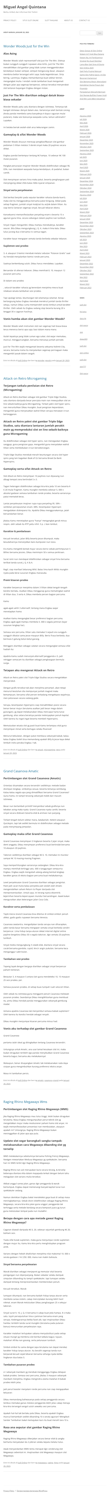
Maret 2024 (84, 212)
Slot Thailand (51, 20)
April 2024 (84, 208)
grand (55, 1080)
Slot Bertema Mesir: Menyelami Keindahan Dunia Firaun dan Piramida (93, 85)
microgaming (49, 749)
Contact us (84, 20)
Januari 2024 (85, 219)
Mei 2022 (83, 277)
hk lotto (83, 311)
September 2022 (87, 274)
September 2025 (87, 150)
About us (68, 20)
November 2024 (86, 184)
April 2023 (84, 250)
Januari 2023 (85, 260)
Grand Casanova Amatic (21, 771)
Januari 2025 (85, 177)
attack (40, 749)
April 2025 (84, 167)
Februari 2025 (85, 174)
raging (50, 1462)
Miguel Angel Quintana (24, 6)
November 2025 (86, 143)
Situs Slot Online (31, 20)
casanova (48, 1080)
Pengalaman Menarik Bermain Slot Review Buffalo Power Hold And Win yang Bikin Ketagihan (93, 95)
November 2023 (86, 226)
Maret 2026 (84, 129)
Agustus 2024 (85, 195)
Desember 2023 (86, 222)
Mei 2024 (83, 205)
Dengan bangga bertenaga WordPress (32, 1491)
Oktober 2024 (85, 188)
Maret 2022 (84, 284)
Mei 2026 (83, 122)
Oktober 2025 (85, 147)
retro (58, 749)
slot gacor (84, 325)
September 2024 (87, 191)
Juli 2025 (83, 157)
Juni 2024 (83, 201)
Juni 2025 (83, 160)
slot (81, 332)
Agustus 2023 (85, 236)
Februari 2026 (85, 133)
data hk (83, 318)
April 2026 (84, 126)
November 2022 (86, 267)
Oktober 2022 (85, 270)
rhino (56, 1462)
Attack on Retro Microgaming (25, 378)
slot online (84, 353)
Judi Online (22, 360)
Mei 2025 (83, 164)
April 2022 (84, 280)
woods (48, 360)
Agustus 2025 (85, 153)
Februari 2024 (85, 215)
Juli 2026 (83, 119)
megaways (42, 1462)
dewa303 (83, 339)
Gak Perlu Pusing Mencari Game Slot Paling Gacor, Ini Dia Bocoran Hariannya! (93, 74)
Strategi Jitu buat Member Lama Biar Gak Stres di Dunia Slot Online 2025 (92, 64)
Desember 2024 (86, 181)
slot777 (83, 366)
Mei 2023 (83, 246)
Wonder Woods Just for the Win (26, 46)
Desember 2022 (86, 263)
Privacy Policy (9, 20)
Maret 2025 (84, 171)
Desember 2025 (86, 140)
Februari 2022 (85, 287)
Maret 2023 (84, 253)
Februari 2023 (85, 256)
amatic (41, 1080)
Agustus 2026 (85, 116)
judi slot (83, 304)
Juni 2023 (83, 243)
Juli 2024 (83, 198)
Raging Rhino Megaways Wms (25, 1101)
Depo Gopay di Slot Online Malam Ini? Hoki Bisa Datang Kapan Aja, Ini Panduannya (92, 54)
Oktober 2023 (85, 229)
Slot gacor (84, 373)
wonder (41, 360)
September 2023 (87, 232)
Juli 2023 (83, 239)
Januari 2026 (85, 136)
